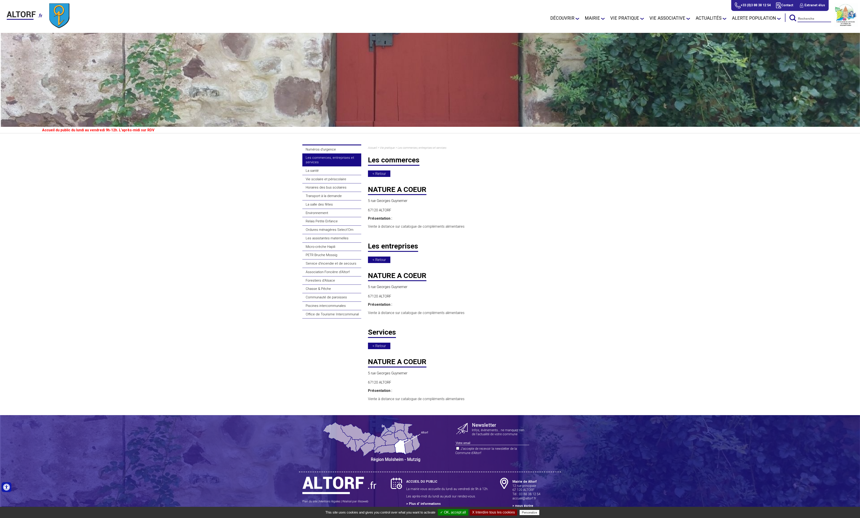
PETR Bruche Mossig (321, 255)
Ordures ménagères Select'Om (329, 230)
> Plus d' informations (423, 504)
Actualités (709, 18)
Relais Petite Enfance (322, 221)
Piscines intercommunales (326, 306)
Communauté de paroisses (326, 297)
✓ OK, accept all (453, 512)
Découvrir (562, 18)
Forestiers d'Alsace (320, 280)
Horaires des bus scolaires (326, 187)
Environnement (317, 213)
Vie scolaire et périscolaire (326, 179)
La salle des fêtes (319, 204)
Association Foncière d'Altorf (328, 272)
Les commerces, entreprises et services (330, 160)
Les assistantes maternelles (327, 238)
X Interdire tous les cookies (493, 512)
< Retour (379, 174)
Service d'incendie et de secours (331, 263)
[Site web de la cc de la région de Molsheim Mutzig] (846, 25)
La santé (312, 171)
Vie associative (667, 18)
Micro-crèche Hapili (320, 247)
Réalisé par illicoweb (355, 501)
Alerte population (754, 18)
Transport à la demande (324, 196)
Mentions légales (329, 501)
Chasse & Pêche (318, 289)
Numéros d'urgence (321, 149)
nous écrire (524, 506)
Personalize (529, 512)
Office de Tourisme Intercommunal (332, 314)
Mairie (592, 18)
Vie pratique (624, 18)
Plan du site (309, 501)
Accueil (372, 147)
